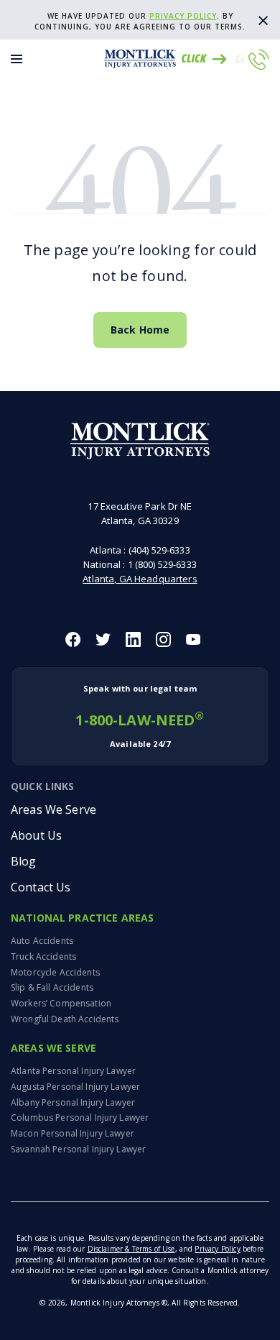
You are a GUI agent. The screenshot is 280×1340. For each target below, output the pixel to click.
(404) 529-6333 (159, 549)
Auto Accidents (42, 941)
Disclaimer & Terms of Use (131, 1249)
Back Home (140, 329)
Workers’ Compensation (61, 1003)
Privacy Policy (217, 1249)
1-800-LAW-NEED (139, 716)
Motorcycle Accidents (55, 972)
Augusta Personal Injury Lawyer (75, 1086)
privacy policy (183, 16)
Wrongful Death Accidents (64, 1019)
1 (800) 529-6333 (162, 564)
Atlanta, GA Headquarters (140, 578)
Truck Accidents (43, 956)
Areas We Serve (53, 809)
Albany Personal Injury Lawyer (73, 1102)
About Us (36, 835)
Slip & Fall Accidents (52, 987)
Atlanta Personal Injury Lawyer (73, 1071)
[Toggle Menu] (16, 58)
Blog (24, 861)
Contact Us (40, 887)
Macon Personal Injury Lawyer (72, 1133)
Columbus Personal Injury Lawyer (80, 1117)
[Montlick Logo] (140, 59)
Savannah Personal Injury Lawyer (78, 1149)
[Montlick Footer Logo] (140, 441)
